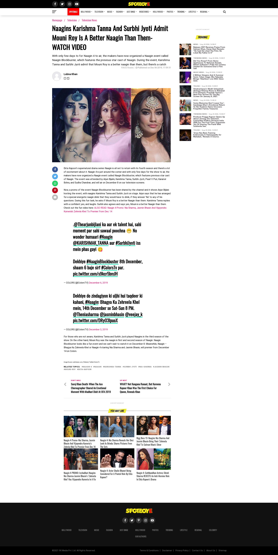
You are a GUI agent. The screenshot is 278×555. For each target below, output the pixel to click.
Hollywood (158, 11)
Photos (170, 11)
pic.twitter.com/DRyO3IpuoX (95, 320)
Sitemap (223, 550)
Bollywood (85, 11)
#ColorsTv (109, 267)
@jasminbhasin (112, 314)
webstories (144, 11)
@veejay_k (133, 314)
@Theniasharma (86, 314)
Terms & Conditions (149, 550)
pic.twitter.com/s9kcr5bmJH (95, 273)
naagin (97, 367)
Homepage (57, 20)
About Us (210, 550)
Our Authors (140, 536)
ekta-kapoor (84, 369)
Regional (203, 11)
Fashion (119, 11)
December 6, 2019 (98, 282)
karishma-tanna (112, 367)
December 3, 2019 (98, 329)
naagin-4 (87, 367)
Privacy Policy (182, 550)
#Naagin (106, 236)
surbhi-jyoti (130, 367)
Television (99, 11)
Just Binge (131, 11)
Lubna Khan (70, 74)
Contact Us (197, 550)
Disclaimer (167, 550)
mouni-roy (70, 369)
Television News (89, 20)
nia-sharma (145, 367)
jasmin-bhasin (161, 367)
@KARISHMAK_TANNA (90, 242)
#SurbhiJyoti (125, 242)
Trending (180, 11)
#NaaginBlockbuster (102, 261)
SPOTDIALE (73, 11)
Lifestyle (192, 11)
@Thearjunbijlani (87, 224)
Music (109, 11)
